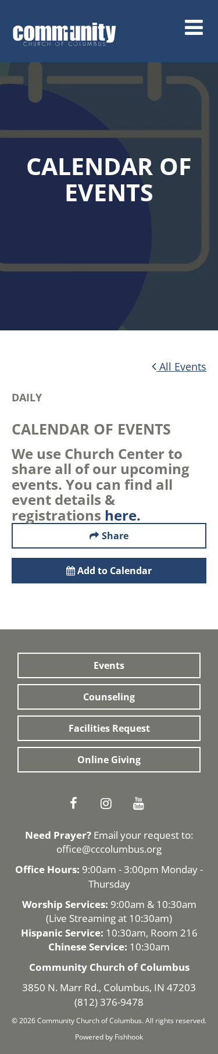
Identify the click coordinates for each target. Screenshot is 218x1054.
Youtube (141, 803)
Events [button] (109, 665)
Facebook (76, 803)
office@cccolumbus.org (109, 849)
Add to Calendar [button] (113, 570)
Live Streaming (82, 918)
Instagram (109, 803)
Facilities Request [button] (109, 728)
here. (123, 515)
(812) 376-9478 (109, 1002)
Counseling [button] (109, 696)
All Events (181, 366)
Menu (194, 27)
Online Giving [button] (109, 759)
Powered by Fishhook (109, 1037)
